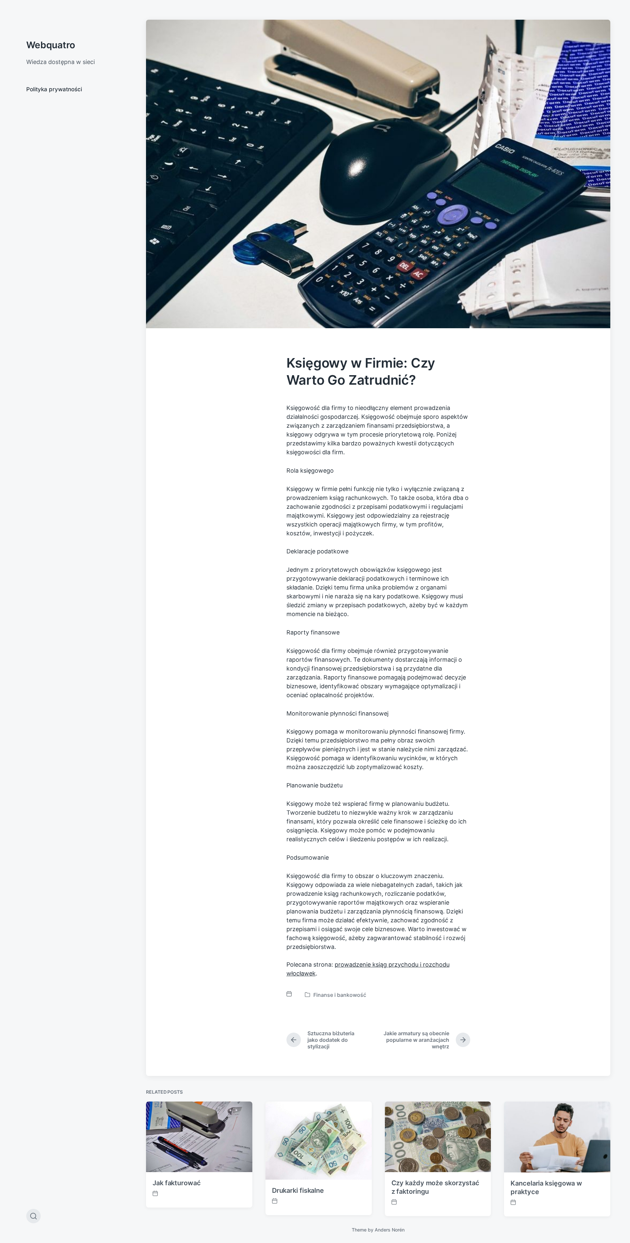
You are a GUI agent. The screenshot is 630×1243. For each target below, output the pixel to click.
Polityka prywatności (54, 89)
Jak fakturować (177, 1183)
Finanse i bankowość (339, 995)
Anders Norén (390, 1229)
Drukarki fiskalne (298, 1190)
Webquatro (50, 45)
